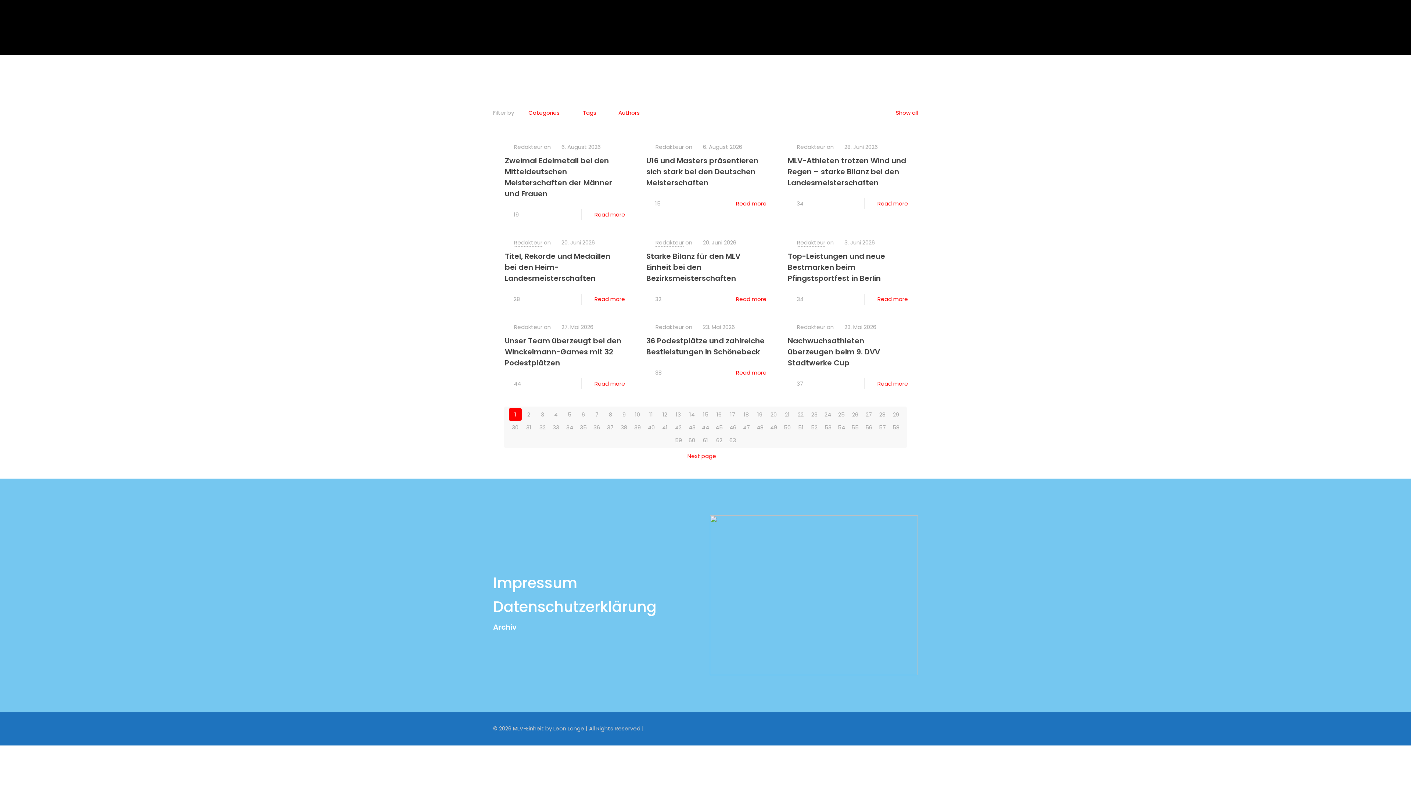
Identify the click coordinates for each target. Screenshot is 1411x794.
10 (637, 414)
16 (719, 414)
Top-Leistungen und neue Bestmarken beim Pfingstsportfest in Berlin (836, 267)
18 (746, 414)
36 (596, 427)
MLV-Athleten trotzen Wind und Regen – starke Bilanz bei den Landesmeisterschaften (847, 171)
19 (759, 414)
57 (882, 427)
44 (705, 427)
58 (896, 427)
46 (732, 427)
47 (746, 427)
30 (515, 427)
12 (665, 414)
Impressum (535, 583)
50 (787, 427)
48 (760, 427)
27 (869, 414)
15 (705, 414)
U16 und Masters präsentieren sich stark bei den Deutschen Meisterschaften (702, 171)
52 (814, 427)
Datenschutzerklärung (575, 607)
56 (868, 427)
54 (841, 427)
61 (705, 440)
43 (692, 427)
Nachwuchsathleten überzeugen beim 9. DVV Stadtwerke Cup (834, 352)
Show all (907, 113)
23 (814, 414)
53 (828, 427)
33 (556, 427)
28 (882, 414)
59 (678, 440)
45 (719, 427)
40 (651, 427)
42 (678, 427)
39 (637, 427)
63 (732, 440)
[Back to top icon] (910, 728)
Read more (610, 214)
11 (651, 414)
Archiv (505, 627)
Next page (701, 456)
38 (624, 427)
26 (855, 414)
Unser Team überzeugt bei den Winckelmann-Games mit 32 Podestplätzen (563, 352)
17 (732, 414)
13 (678, 414)
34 (569, 427)
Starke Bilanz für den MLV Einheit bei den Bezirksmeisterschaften (693, 267)
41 (665, 427)
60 (692, 440)
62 (719, 440)
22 (801, 414)
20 (774, 414)
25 (841, 414)
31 (528, 427)
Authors (629, 113)
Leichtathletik (722, 75)
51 (801, 427)
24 (828, 414)
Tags (589, 113)
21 (787, 414)
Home (679, 75)
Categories (544, 113)
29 (896, 414)
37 (610, 427)
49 (773, 427)
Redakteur (528, 147)
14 (692, 414)
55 (855, 427)
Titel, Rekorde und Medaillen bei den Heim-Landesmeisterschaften (557, 267)
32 (542, 427)
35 (583, 427)
